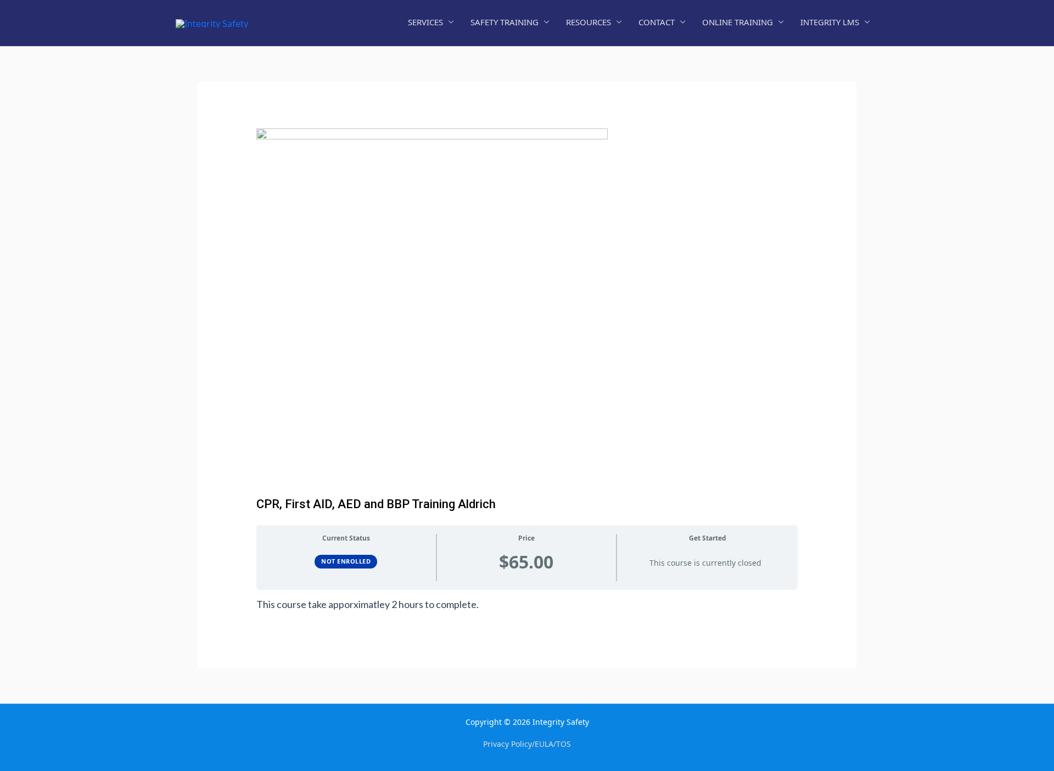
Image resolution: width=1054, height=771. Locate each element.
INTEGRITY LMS (829, 21)
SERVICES (425, 21)
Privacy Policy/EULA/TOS (527, 744)
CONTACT (656, 21)
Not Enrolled (346, 561)
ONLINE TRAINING (737, 21)
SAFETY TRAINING (504, 21)
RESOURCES (588, 21)
